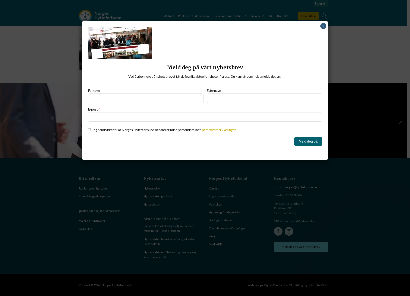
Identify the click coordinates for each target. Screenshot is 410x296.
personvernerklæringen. (219, 130)
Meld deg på (308, 141)
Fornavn (94, 90)
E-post (93, 109)
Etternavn (214, 90)
